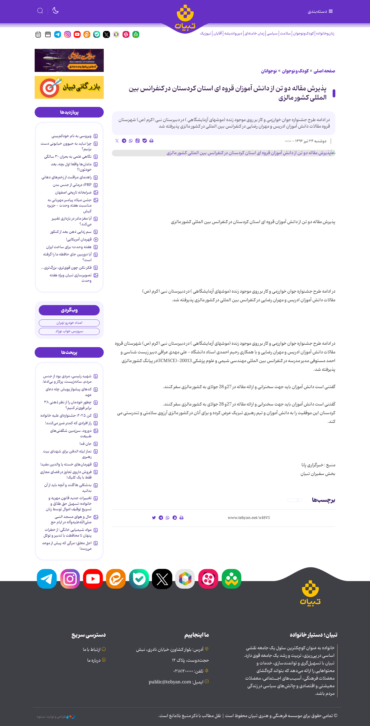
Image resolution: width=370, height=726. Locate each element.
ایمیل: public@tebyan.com (176, 682)
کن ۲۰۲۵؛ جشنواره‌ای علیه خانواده (66, 416)
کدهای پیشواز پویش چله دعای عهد (69, 392)
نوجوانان (269, 71)
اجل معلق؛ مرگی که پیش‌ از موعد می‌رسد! (67, 545)
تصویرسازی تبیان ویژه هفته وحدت (71, 278)
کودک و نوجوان (295, 71)
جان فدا (86, 444)
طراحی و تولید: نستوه (51, 716)
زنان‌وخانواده (325, 33)
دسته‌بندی (318, 11)
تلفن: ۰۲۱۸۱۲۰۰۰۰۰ (188, 671)
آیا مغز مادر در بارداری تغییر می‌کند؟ (72, 221)
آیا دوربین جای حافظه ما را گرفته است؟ (67, 257)
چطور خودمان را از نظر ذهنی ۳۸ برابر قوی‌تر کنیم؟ (68, 405)
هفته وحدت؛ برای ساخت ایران (69, 247)
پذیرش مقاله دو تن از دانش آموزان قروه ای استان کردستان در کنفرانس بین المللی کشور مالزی (228, 93)
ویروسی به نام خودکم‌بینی (71, 136)
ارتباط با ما (91, 649)
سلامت (285, 33)
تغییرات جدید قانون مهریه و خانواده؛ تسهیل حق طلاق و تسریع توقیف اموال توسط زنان (69, 503)
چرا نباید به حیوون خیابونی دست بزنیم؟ (66, 146)
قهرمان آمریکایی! (79, 239)
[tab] (69, 112)
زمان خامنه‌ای (254, 33)
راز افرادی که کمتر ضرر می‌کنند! (68, 423)
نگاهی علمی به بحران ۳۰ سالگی (68, 157)
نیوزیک (205, 33)
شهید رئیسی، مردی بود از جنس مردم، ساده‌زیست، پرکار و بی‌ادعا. (67, 379)
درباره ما (93, 660)
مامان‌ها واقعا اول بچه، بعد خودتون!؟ (71, 167)
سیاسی (272, 33)
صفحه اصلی (324, 71)
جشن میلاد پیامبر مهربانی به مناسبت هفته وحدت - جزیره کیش (69, 205)
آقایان (217, 33)
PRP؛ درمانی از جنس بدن (72, 185)
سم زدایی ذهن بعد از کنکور (71, 232)
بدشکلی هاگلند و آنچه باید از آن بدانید (68, 487)
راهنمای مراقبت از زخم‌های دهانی (66, 177)
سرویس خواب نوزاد (69, 331)
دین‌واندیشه (233, 33)
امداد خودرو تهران (69, 323)
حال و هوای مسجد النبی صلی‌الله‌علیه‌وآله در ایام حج (71, 519)
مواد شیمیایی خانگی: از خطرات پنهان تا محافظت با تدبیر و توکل (67, 532)
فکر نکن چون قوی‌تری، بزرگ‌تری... (66, 268)
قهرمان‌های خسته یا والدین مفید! (66, 464)
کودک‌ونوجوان (303, 33)
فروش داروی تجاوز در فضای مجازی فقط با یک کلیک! (66, 474)
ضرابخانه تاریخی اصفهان (73, 192)
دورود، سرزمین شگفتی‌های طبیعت (71, 433)
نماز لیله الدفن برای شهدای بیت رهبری (67, 454)
